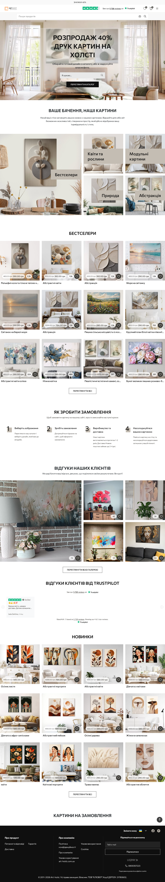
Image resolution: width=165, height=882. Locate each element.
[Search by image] (140, 16)
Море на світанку (135, 283)
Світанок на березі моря (14, 332)
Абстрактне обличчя (137, 784)
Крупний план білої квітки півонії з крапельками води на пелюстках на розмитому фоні (145, 332)
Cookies (85, 849)
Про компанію (66, 852)
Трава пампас (92, 784)
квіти (4, 784)
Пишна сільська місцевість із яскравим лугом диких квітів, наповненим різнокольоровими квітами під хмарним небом (103, 332)
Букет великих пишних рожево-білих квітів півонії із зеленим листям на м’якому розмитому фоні (145, 381)
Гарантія (32, 843)
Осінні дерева (92, 735)
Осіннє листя (8, 686)
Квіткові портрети (53, 784)
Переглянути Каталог (82, 84)
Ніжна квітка (50, 381)
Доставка (9, 849)
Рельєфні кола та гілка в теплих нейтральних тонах (20, 283)
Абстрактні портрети (54, 686)
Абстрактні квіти (52, 283)
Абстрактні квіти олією (13, 381)
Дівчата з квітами (135, 686)
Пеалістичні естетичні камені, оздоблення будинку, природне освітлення (103, 381)
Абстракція (91, 283)
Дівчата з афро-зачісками (15, 735)
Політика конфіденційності (67, 845)
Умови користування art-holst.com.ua (69, 859)
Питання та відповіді (14, 843)
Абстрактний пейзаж (54, 735)
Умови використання (91, 843)
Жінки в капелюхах (136, 735)
